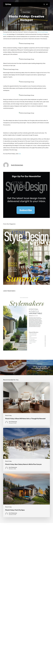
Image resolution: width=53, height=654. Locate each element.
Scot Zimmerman (15, 24)
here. (19, 153)
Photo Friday (26, 12)
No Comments (38, 24)
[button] (47, 4)
